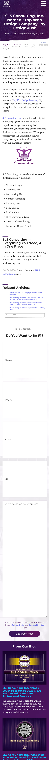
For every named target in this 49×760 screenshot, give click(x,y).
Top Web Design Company (26, 100)
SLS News (17, 45)
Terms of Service (36, 625)
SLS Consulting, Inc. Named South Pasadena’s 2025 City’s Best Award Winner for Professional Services (27, 298)
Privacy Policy (18, 625)
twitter (46, 45)
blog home (7, 45)
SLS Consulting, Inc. (6, 3)
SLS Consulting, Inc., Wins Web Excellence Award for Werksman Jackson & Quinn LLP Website (26, 303)
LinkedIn (40, 45)
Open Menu (43, 3)
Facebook (43, 45)
